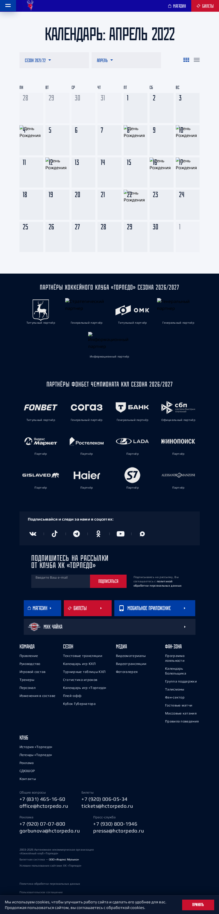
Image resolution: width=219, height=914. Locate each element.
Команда (26, 646)
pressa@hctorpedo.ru (118, 831)
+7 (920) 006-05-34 (104, 799)
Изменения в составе (37, 696)
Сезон (68, 646)
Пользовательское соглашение (41, 892)
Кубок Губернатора (79, 704)
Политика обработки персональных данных (49, 883)
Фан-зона (173, 646)
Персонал (27, 688)
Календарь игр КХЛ (79, 664)
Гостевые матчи (178, 705)
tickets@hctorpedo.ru (107, 806)
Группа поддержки (181, 681)
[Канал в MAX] (142, 534)
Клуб (23, 737)
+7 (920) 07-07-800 (42, 824)
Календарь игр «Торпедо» (85, 688)
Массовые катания (181, 713)
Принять (198, 904)
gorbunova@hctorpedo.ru (49, 831)
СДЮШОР (27, 771)
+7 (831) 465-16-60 (42, 799)
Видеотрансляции (131, 664)
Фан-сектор (175, 697)
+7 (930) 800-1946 (115, 824)
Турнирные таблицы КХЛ (84, 672)
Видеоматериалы (131, 656)
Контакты (27, 779)
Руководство (29, 664)
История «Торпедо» (36, 747)
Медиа (121, 646)
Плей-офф (72, 696)
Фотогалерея (127, 672)
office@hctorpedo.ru (43, 806)
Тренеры (26, 680)
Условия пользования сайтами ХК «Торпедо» (50, 865)
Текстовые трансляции (82, 656)
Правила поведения (182, 721)
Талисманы (174, 689)
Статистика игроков (80, 680)
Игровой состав (32, 672)
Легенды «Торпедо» (35, 755)
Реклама (26, 763)
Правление (28, 656)
